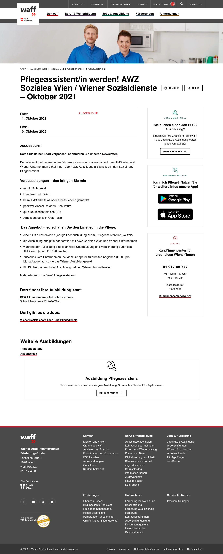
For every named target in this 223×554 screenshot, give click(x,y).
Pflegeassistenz (65, 275)
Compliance (90, 465)
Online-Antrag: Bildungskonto (100, 520)
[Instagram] (42, 501)
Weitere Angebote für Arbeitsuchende (179, 451)
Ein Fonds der (29, 481)
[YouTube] (33, 501)
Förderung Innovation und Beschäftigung (140, 503)
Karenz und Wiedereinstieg (141, 449)
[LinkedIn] (52, 501)
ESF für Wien (91, 457)
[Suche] (181, 4)
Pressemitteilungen (178, 501)
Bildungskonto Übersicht (97, 505)
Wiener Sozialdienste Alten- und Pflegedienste (48, 320)
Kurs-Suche (132, 484)
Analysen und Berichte (96, 449)
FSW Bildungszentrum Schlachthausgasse (46, 297)
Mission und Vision (94, 441)
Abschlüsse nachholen (138, 441)
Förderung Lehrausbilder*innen (137, 514)
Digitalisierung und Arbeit (140, 457)
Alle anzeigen (28, 353)
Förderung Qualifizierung (139, 509)
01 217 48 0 (28, 471)
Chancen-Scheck (93, 501)
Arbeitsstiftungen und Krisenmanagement (137, 522)
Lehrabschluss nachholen (140, 445)
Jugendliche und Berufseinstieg (134, 467)
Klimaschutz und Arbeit (138, 461)
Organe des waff (92, 445)
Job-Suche (173, 461)
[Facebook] (23, 501)
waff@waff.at (28, 466)
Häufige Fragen (134, 481)
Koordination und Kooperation (100, 453)
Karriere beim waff (93, 469)
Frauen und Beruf (135, 453)
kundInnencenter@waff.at (175, 296)
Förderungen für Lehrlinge (98, 516)
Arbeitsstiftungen (177, 445)
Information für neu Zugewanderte (136, 475)
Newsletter (109, 154)
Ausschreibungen (93, 461)
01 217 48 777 (175, 266)
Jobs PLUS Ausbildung (180, 441)
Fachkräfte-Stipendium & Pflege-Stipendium (97, 511)
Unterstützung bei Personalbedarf (135, 530)
